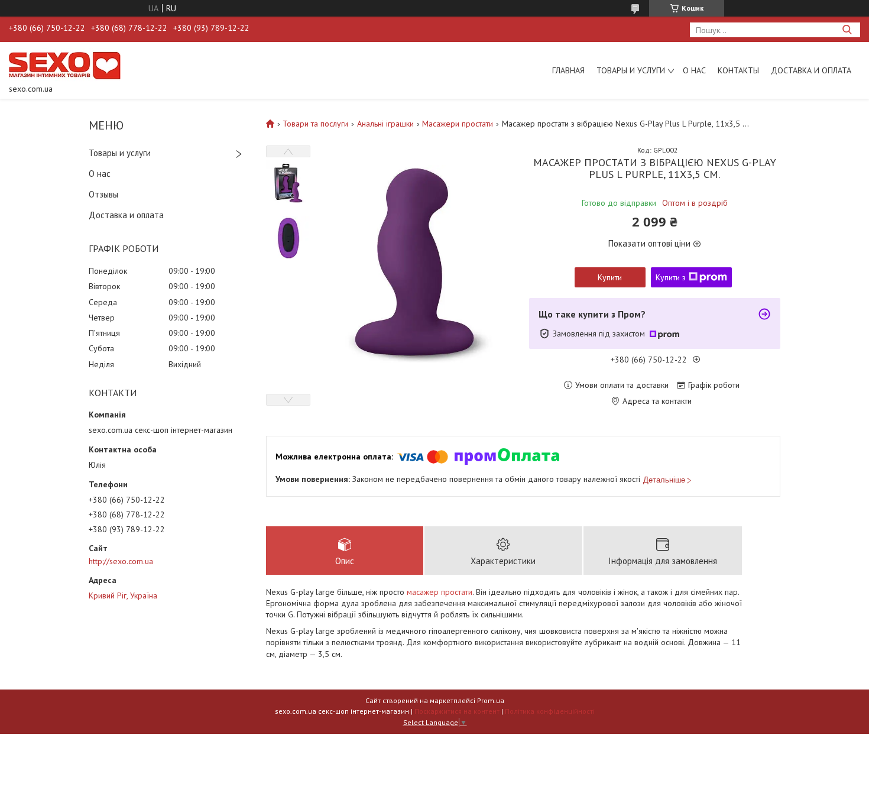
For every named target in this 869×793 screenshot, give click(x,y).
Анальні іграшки (385, 123)
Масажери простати (457, 123)
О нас (694, 70)
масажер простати (439, 592)
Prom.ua (490, 700)
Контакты (738, 70)
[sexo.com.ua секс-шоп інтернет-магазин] (65, 65)
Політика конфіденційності (550, 711)
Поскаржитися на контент (457, 711)
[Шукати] (847, 29)
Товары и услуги (630, 70)
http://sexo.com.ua (121, 561)
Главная (568, 70)
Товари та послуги (315, 123)
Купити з (671, 277)
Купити (610, 277)
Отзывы (103, 194)
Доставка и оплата (811, 70)
